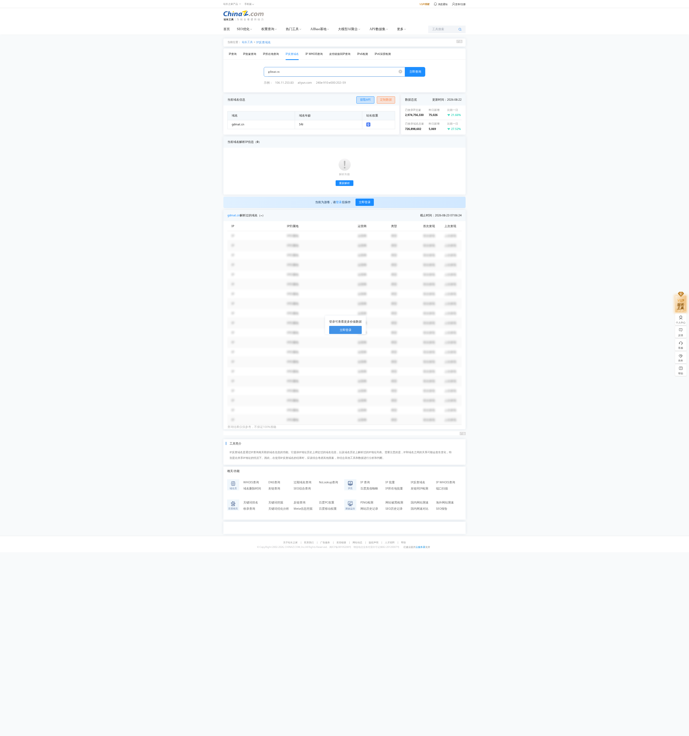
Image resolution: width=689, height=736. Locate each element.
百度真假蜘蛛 (369, 488)
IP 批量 (390, 482)
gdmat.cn (233, 215)
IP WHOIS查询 (314, 54)
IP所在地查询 (271, 54)
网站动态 (357, 542)
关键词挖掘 (275, 502)
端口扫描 (442, 488)
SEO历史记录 (394, 508)
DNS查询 (274, 482)
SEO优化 (243, 29)
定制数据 (386, 99)
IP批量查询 (249, 54)
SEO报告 (441, 508)
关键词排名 (250, 502)
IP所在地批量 (394, 488)
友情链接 (341, 542)
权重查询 (267, 29)
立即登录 (365, 202)
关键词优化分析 (278, 508)
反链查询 (299, 502)
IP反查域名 (263, 42)
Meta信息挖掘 (303, 508)
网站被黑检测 (394, 502)
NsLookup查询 (328, 482)
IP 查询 (365, 482)
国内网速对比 (419, 508)
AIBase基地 (318, 29)
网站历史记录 (369, 508)
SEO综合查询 (302, 488)
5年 (301, 124)
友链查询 (274, 488)
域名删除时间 (252, 488)
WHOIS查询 (251, 482)
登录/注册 (460, 4)
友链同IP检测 (419, 488)
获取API (365, 99)
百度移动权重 (328, 508)
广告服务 (325, 542)
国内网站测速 (419, 502)
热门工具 (292, 29)
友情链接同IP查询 (339, 54)
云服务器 (420, 547)
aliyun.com (305, 82)
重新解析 (344, 183)
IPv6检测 (362, 54)
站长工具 (247, 41)
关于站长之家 (290, 542)
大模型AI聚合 (348, 29)
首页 (226, 29)
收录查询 (249, 508)
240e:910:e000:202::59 (331, 82)
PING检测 (366, 502)
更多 (400, 29)
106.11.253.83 (284, 82)
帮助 (403, 542)
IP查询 (233, 54)
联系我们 (309, 542)
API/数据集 (377, 29)
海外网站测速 (445, 502)
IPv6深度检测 (383, 54)
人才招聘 (390, 542)
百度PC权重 (326, 502)
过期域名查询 (302, 482)
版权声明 (373, 542)
